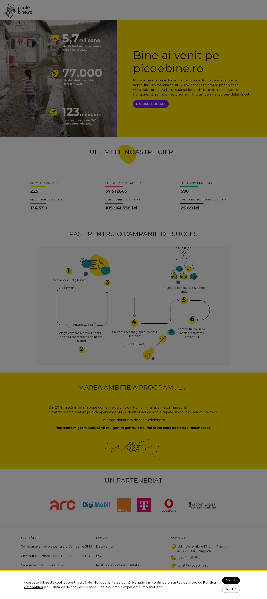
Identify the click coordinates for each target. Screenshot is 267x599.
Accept (231, 580)
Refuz (231, 589)
